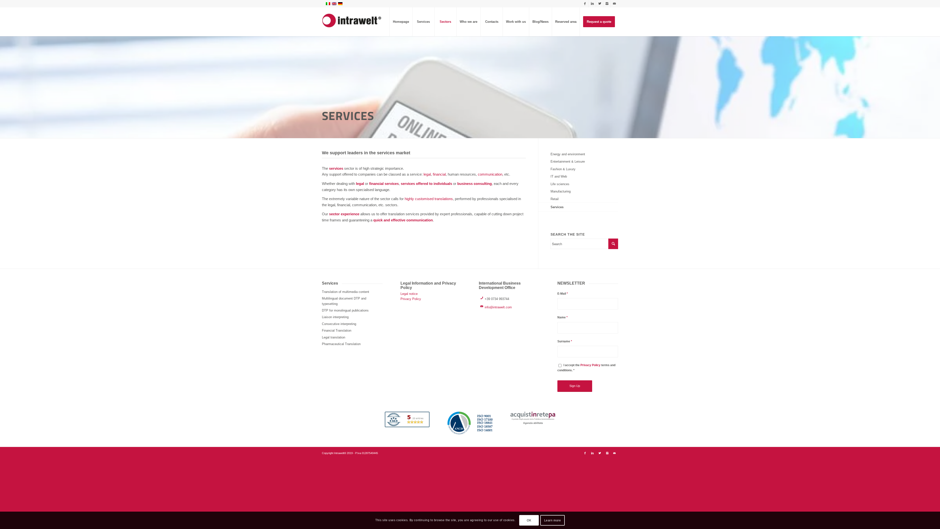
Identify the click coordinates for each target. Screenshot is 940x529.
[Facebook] (584, 3)
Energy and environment (568, 154)
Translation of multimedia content (345, 292)
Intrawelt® (340, 453)
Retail (555, 199)
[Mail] (614, 3)
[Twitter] (599, 3)
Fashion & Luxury (563, 169)
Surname (564, 341)
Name (562, 317)
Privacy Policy (410, 299)
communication (490, 174)
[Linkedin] (592, 3)
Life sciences (560, 184)
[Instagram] (607, 3)
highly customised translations (429, 199)
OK (529, 520)
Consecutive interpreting (339, 324)
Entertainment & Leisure (568, 161)
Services (557, 207)
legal (427, 174)
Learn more (552, 520)
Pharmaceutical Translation (341, 344)
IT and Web (559, 176)
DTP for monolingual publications (345, 310)
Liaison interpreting (335, 317)
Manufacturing (561, 191)
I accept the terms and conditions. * (586, 367)
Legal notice (409, 294)
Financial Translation (336, 330)
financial (439, 174)
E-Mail (562, 293)
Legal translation (333, 337)
